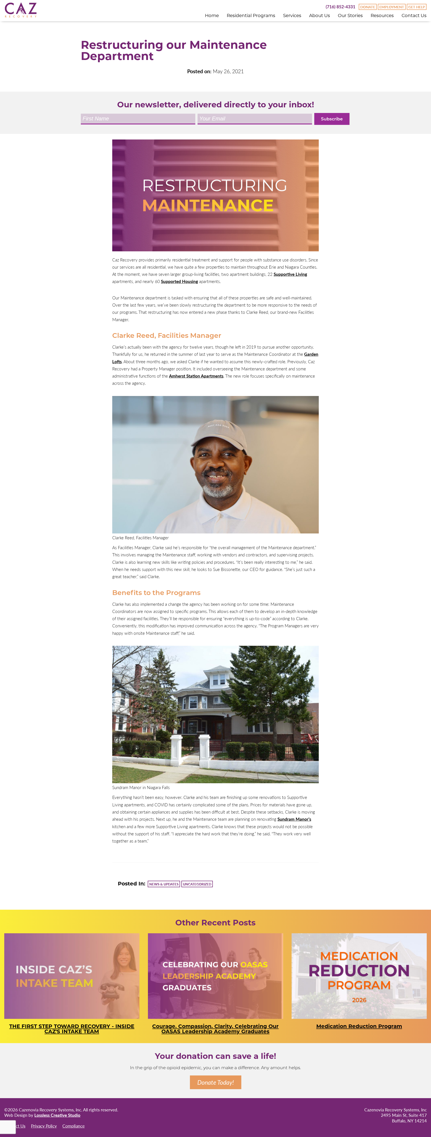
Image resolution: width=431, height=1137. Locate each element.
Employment (391, 6)
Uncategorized (197, 884)
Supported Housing (179, 281)
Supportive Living (290, 274)
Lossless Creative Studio (57, 1115)
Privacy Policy (44, 1126)
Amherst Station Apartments (196, 376)
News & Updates (163, 884)
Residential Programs (251, 15)
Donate (367, 6)
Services (292, 15)
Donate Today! (215, 1082)
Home (212, 15)
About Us (319, 15)
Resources (382, 15)
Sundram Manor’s (294, 819)
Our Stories (350, 15)
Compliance (73, 1126)
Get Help (416, 6)
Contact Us (414, 15)
